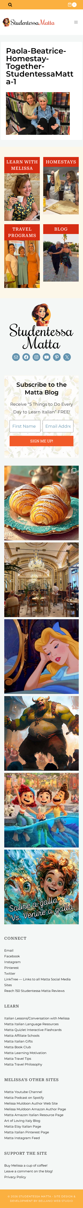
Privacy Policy (15, 1177)
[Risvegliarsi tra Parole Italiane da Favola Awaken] (41, 656)
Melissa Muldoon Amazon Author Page (35, 1109)
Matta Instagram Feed (22, 1138)
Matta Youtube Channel (23, 1092)
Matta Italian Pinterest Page (26, 1132)
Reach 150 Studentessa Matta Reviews (34, 991)
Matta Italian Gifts (18, 1041)
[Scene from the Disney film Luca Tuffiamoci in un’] (41, 810)
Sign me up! (41, 440)
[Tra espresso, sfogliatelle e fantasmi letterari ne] (41, 579)
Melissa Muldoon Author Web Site (31, 1103)
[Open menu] (76, 22)
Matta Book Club (17, 1047)
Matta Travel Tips (17, 1059)
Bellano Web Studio (56, 1200)
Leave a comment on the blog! (28, 1171)
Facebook (12, 956)
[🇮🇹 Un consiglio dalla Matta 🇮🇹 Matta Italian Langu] (41, 887)
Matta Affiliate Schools (21, 1036)
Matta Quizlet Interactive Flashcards (33, 1030)
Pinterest (11, 968)
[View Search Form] (10, 4)
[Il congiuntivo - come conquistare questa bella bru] (41, 733)
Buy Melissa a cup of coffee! (25, 1165)
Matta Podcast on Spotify (24, 1098)
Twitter (9, 973)
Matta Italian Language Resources (31, 1024)
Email (8, 950)
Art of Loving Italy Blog (22, 1121)
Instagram (12, 962)
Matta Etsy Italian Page (22, 1126)
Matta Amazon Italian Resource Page (33, 1115)
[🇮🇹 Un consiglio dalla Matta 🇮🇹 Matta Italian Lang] (41, 503)
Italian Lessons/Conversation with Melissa (37, 1018)
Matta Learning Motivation (25, 1053)
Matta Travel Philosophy (23, 1064)
